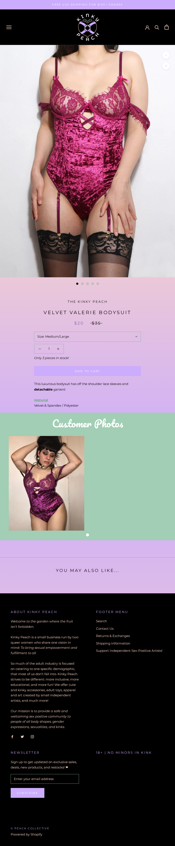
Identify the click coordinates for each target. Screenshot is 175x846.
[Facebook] (12, 736)
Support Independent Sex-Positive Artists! (129, 651)
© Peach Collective (30, 828)
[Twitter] (22, 736)
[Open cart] (167, 27)
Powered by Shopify (26, 834)
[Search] (157, 27)
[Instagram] (32, 736)
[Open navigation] (9, 27)
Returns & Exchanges (113, 636)
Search (101, 621)
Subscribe (27, 793)
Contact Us (105, 629)
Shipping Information (113, 643)
